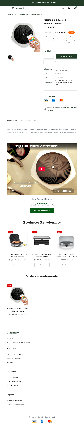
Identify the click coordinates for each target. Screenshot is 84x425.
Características (28, 120)
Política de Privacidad (14, 401)
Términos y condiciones (15, 405)
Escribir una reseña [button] (42, 210)
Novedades (68, 80)
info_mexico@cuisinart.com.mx (21, 342)
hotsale (60, 68)
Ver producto (17, 265)
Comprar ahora (60, 62)
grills (56, 68)
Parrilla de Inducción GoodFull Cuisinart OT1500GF (17, 310)
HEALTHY (61, 80)
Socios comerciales (14, 382)
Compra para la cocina (15, 354)
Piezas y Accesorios (14, 359)
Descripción (12, 120)
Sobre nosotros (12, 377)
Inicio (9, 14)
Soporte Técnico (13, 386)
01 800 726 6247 (16, 338)
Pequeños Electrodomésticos (64, 82)
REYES (57, 85)
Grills (56, 80)
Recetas (10, 363)
